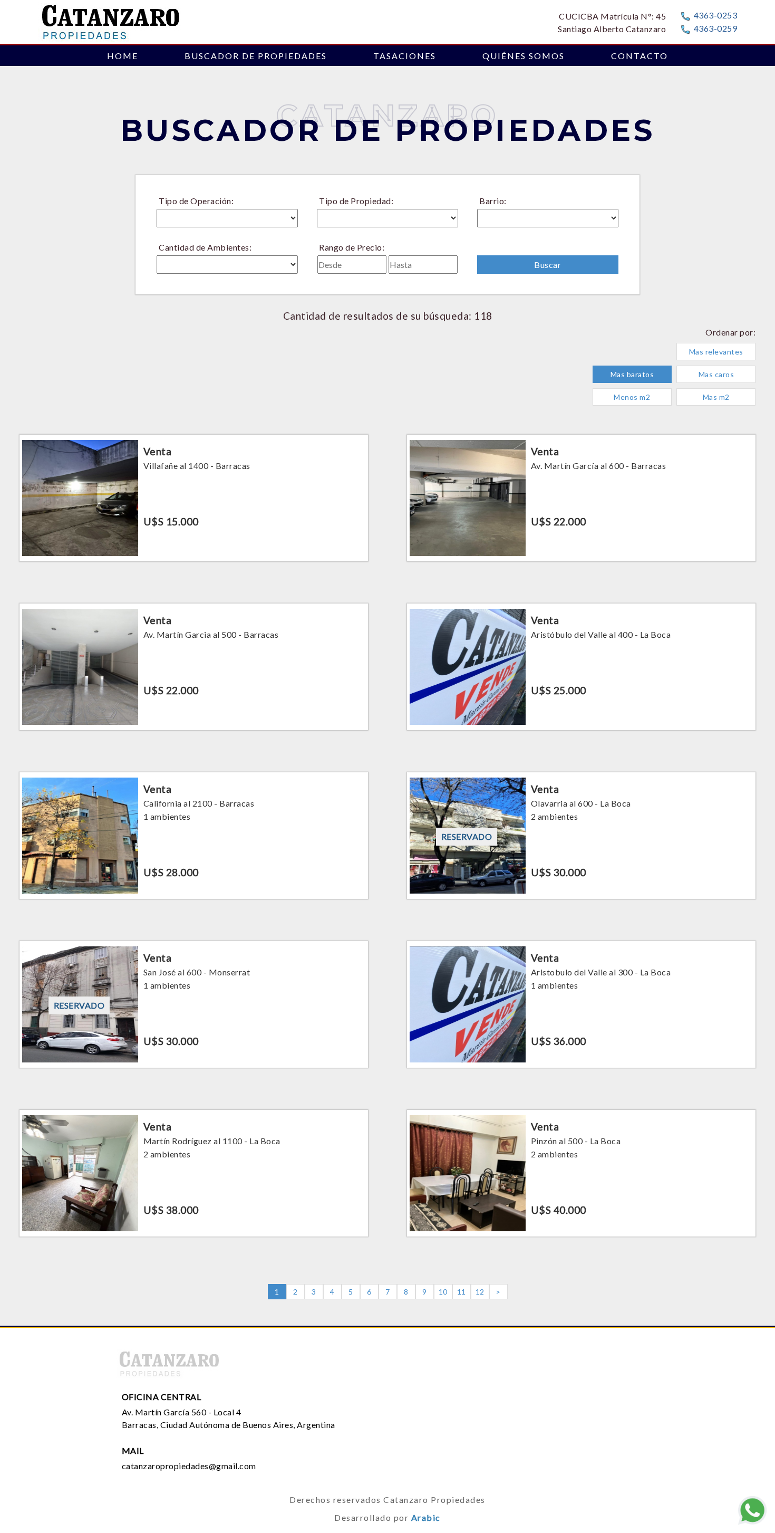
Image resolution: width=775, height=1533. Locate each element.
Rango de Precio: (351, 247)
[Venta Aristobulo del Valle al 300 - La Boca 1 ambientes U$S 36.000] (581, 938)
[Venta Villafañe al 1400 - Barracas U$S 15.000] (194, 431)
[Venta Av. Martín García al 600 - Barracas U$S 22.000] (581, 431)
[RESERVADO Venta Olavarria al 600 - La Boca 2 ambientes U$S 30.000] (581, 769)
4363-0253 (716, 15)
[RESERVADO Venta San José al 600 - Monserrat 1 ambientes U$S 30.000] (194, 938)
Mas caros (716, 374)
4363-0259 (716, 28)
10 (443, 1291)
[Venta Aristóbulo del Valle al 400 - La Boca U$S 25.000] (581, 600)
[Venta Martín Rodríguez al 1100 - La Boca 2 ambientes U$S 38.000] (194, 1106)
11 (461, 1291)
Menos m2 (632, 396)
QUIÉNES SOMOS (523, 56)
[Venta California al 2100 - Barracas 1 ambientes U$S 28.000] (194, 769)
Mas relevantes (716, 351)
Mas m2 (716, 396)
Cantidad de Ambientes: (205, 247)
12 (480, 1291)
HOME (122, 56)
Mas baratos (632, 374)
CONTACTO (639, 56)
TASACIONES (404, 56)
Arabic (426, 1517)
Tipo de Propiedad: (356, 201)
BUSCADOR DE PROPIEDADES (256, 56)
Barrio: (493, 201)
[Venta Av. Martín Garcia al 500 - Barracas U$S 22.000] (194, 600)
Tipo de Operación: (196, 201)
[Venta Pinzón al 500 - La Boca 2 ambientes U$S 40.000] (581, 1106)
